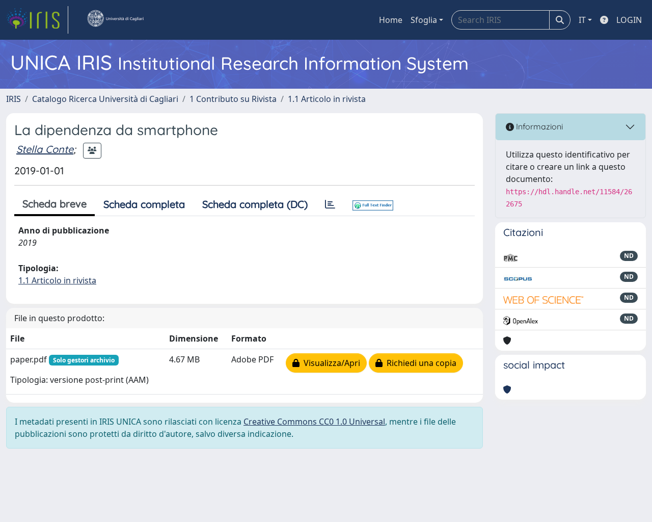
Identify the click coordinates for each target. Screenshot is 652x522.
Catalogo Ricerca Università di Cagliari (105, 99)
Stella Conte (44, 149)
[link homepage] (37, 20)
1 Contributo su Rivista (233, 99)
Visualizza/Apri (330, 363)
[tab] (330, 204)
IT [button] (582, 19)
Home (390, 19)
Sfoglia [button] (424, 19)
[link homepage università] (115, 20)
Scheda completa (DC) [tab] (255, 204)
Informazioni (538, 126)
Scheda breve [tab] (54, 203)
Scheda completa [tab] (144, 204)
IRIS (13, 99)
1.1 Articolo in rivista (327, 99)
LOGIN (629, 19)
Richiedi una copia (419, 363)
